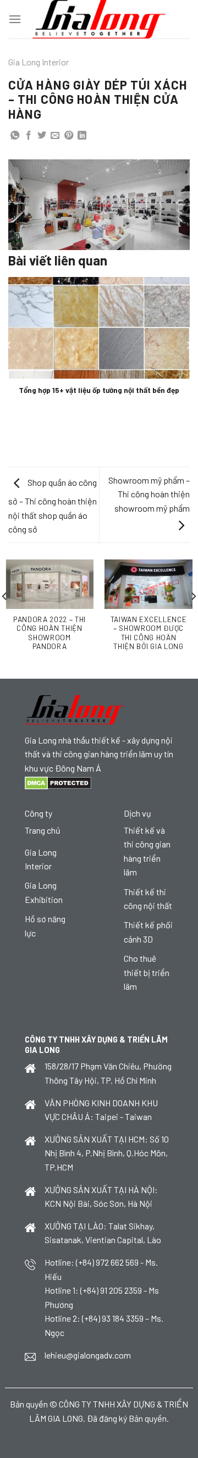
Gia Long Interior (38, 62)
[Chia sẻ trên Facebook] (28, 136)
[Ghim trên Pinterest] (68, 136)
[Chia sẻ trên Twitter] (41, 136)
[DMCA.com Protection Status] (58, 782)
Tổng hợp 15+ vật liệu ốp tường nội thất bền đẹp (99, 390)
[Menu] (14, 18)
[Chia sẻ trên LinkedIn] (82, 136)
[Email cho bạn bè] (55, 136)
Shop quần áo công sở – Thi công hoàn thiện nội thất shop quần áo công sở (52, 505)
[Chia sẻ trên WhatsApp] (14, 136)
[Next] (184, 203)
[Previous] (13, 203)
